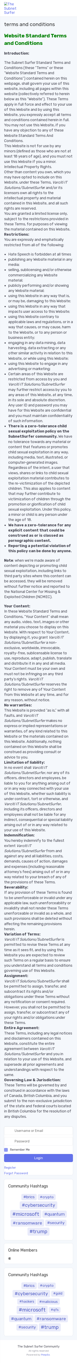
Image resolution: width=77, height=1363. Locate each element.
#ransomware (27, 1223)
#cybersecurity (38, 1205)
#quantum (54, 1214)
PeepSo (45, 1354)
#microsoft (25, 1214)
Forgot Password (16, 1173)
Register (10, 1167)
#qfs (55, 1310)
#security (55, 1222)
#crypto (47, 1197)
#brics (29, 1197)
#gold (57, 1293)
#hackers (26, 1301)
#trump (38, 1231)
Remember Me (20, 1150)
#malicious (48, 1302)
